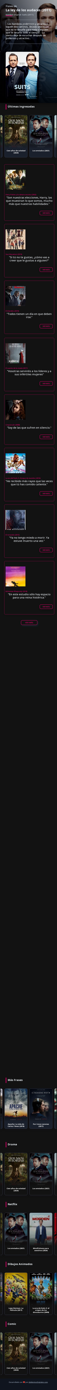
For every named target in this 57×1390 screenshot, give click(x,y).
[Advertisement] (29, 635)
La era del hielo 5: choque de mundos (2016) (41, 1310)
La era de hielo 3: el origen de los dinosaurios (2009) (16, 1310)
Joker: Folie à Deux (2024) (41, 1125)
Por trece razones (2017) (16, 1125)
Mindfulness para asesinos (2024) (41, 151)
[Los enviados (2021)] (16, 131)
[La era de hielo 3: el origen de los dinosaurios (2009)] (16, 1289)
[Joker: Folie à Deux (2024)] (41, 1105)
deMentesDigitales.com (38, 1382)
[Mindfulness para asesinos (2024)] (41, 131)
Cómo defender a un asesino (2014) (41, 1249)
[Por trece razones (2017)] (16, 1105)
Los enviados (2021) (16, 150)
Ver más (46, 213)
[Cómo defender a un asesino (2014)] (41, 1229)
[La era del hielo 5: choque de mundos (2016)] (41, 1289)
